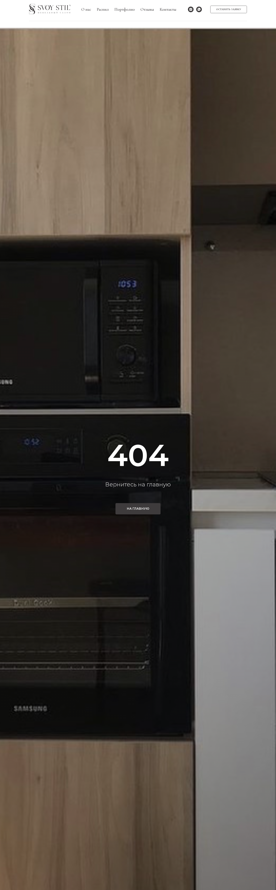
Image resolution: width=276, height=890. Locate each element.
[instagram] (191, 9)
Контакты (168, 9)
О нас (86, 9)
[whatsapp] (199, 9)
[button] (228, 9)
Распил (103, 9)
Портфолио (124, 9)
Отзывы (147, 9)
